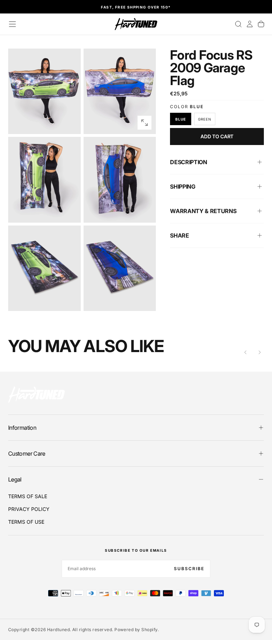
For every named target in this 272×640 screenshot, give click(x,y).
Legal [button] (15, 479)
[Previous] (245, 352)
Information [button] (22, 427)
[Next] (259, 352)
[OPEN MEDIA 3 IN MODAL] (144, 211)
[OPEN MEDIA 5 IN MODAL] (144, 299)
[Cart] (261, 24)
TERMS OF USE (26, 522)
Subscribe (189, 568)
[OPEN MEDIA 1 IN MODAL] (144, 122)
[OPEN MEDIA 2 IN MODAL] (69, 211)
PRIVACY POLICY (29, 509)
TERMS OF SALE (27, 496)
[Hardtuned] (36, 394)
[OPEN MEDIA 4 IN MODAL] (69, 299)
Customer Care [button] (26, 453)
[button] (12, 24)
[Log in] (249, 24)
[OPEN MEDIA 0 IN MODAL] (69, 122)
